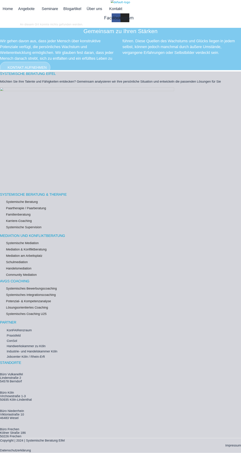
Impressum (233, 445)
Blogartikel (72, 9)
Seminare (50, 9)
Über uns (94, 9)
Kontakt (115, 9)
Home (8, 9)
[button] (27, 8)
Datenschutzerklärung (15, 450)
